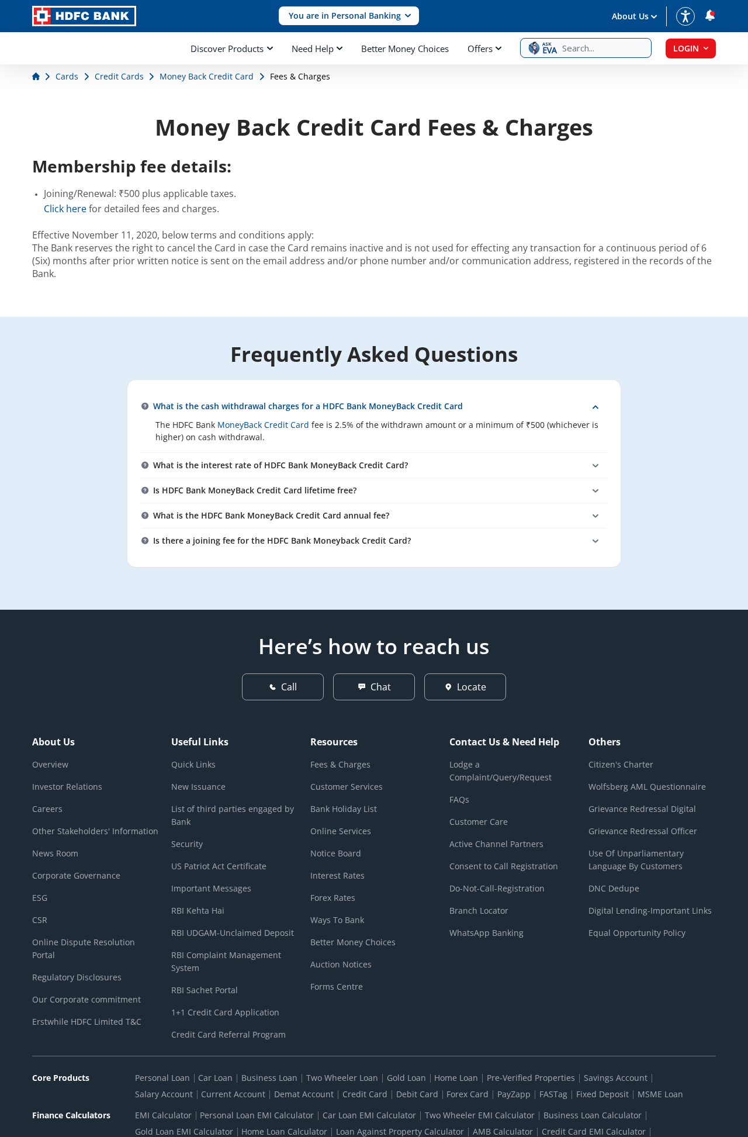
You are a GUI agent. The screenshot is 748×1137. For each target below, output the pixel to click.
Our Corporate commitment (86, 999)
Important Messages (211, 888)
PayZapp (514, 1094)
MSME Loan (660, 1094)
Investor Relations (67, 786)
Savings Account (615, 1077)
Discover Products (227, 48)
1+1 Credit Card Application (225, 1012)
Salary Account (164, 1094)
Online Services (340, 831)
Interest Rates (337, 875)
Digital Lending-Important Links (650, 910)
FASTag (553, 1094)
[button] (349, 16)
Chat (380, 686)
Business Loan (269, 1077)
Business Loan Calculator (592, 1115)
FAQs (459, 799)
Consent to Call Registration (503, 866)
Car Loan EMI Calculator (369, 1115)
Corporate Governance (76, 875)
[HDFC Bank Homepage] (37, 76)
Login (686, 48)
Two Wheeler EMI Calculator (480, 1115)
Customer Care (478, 821)
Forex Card (467, 1094)
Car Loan (215, 1077)
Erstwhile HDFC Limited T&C (86, 1021)
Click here (65, 208)
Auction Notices (341, 964)
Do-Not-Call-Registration (497, 888)
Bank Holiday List (343, 808)
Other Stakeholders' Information (95, 831)
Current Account (233, 1094)
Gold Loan (406, 1077)
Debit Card (417, 1094)
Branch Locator (478, 910)
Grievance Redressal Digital (642, 808)
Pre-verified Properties (531, 1077)
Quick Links (193, 764)
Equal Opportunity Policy (636, 932)
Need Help (313, 48)
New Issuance (198, 786)
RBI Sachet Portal (204, 990)
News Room (55, 853)
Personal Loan (162, 1077)
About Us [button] (630, 16)
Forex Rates (332, 897)
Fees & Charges (340, 764)
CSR (39, 919)
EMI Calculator (163, 1115)
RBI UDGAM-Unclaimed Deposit (232, 932)
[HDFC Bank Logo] (84, 16)
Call (289, 686)
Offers (480, 48)
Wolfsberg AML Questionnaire (647, 786)
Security (187, 843)
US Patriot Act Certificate (218, 866)
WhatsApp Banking (486, 932)
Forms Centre (336, 986)
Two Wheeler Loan (342, 1077)
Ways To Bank (337, 919)
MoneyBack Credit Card (263, 424)
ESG (39, 897)
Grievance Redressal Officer (642, 831)
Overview (50, 764)
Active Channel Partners (496, 843)
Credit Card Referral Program (228, 1034)
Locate (471, 686)
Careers (47, 808)
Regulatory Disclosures (77, 977)
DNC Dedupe (613, 888)
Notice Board (335, 853)
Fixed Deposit (602, 1094)
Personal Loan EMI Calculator (257, 1115)
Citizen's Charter (620, 764)
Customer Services (346, 786)
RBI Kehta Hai (197, 910)
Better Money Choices (405, 48)
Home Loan (456, 1077)
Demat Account (304, 1094)
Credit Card (364, 1094)
